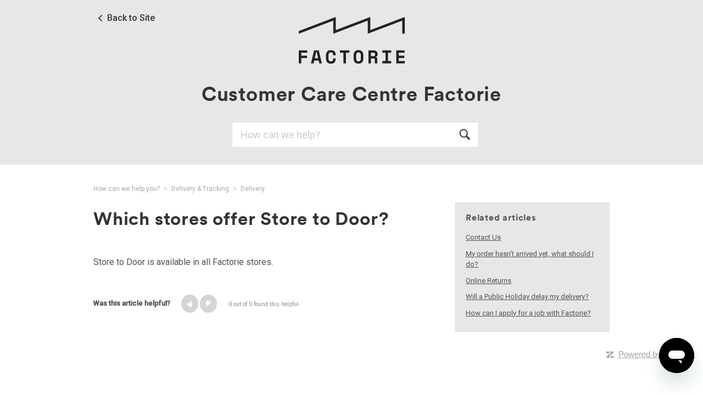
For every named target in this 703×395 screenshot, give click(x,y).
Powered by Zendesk (656, 354)
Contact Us (483, 237)
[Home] (351, 40)
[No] (208, 304)
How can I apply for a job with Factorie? (528, 313)
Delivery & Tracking (200, 189)
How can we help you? (126, 189)
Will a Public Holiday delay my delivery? (527, 296)
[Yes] (189, 304)
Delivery (253, 189)
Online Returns (488, 280)
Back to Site (131, 18)
